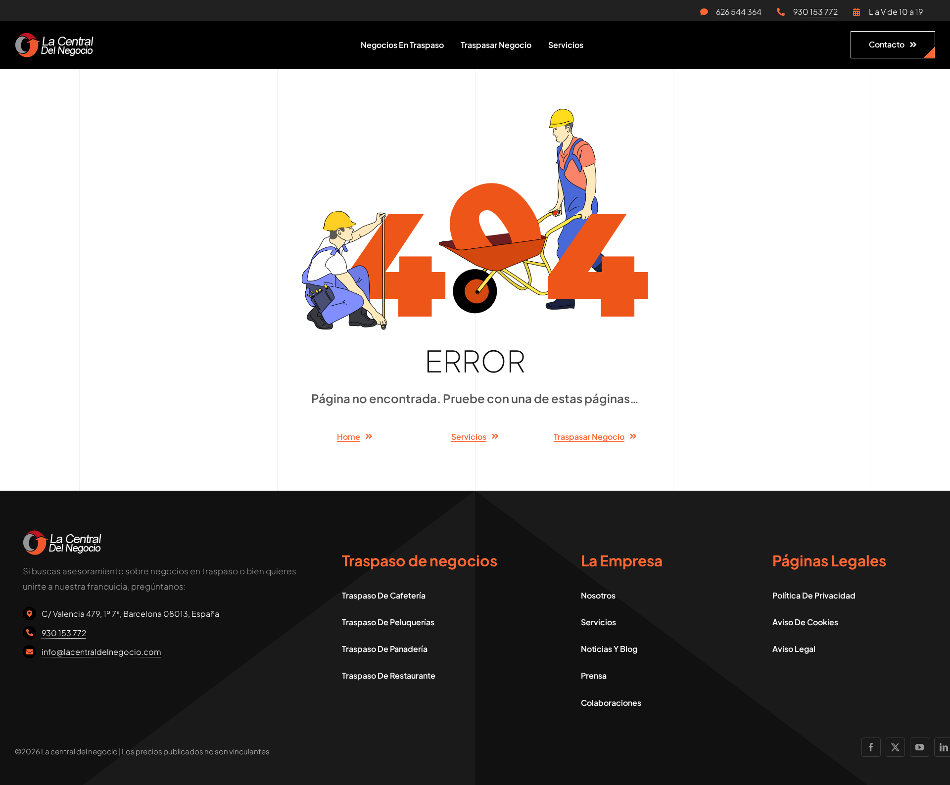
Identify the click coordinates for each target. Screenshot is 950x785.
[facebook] (871, 747)
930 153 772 (815, 11)
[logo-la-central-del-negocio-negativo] (54, 36)
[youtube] (919, 747)
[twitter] (895, 747)
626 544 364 (738, 11)
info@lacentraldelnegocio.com (101, 651)
